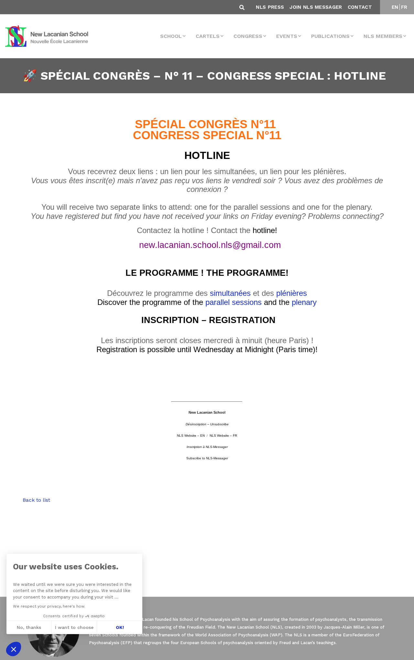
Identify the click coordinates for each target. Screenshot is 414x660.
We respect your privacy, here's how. (49, 606)
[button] (13, 649)
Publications (330, 36)
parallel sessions (233, 302)
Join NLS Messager (315, 7)
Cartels (208, 36)
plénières (291, 293)
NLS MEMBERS (383, 36)
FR (404, 7)
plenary (304, 302)
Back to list (36, 500)
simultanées (230, 293)
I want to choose (74, 627)
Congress (248, 36)
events (286, 36)
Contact (360, 7)
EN (395, 7)
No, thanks (29, 627)
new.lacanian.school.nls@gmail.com (210, 245)
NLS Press (270, 7)
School (171, 36)
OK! (120, 627)
